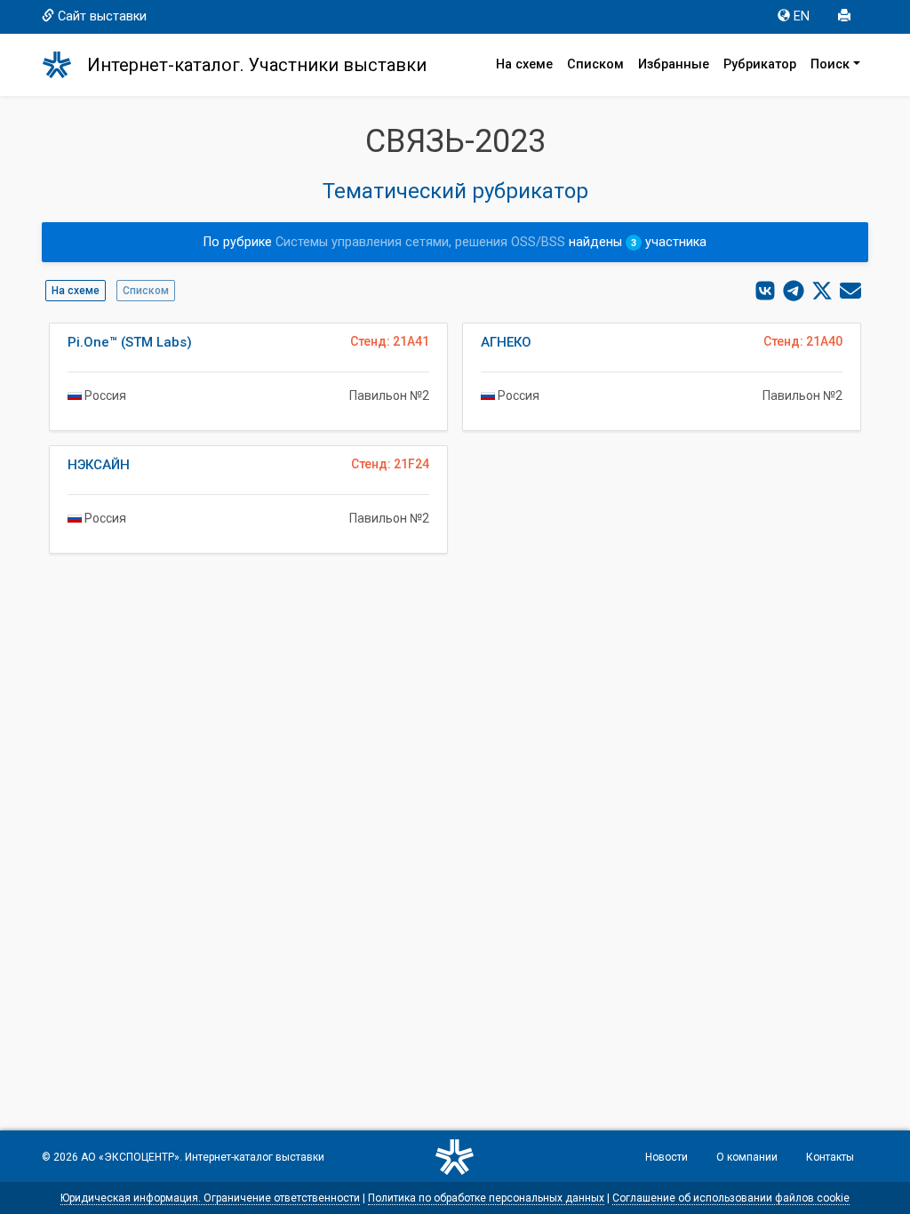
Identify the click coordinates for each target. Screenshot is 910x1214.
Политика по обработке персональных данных (486, 1198)
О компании (747, 1157)
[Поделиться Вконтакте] (765, 290)
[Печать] (846, 17)
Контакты (830, 1157)
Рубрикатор (759, 64)
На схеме (524, 64)
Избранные (673, 64)
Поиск (830, 64)
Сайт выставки (102, 16)
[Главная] (65, 65)
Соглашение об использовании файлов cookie (731, 1198)
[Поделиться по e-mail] (850, 290)
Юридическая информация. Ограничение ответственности (210, 1198)
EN (802, 16)
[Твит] (822, 290)
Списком (595, 64)
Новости (666, 1157)
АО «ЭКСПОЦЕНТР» (130, 1157)
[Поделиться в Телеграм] (793, 290)
